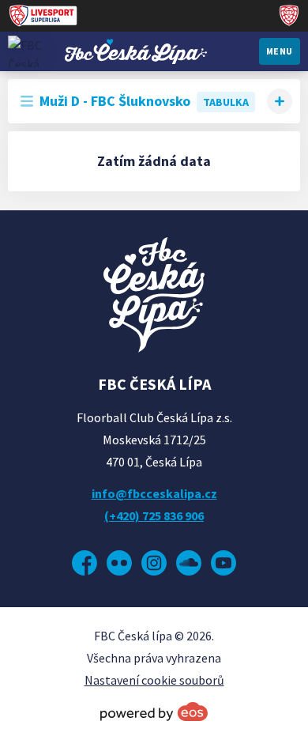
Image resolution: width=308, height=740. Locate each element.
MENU (279, 51)
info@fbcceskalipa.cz (154, 493)
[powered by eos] (154, 711)
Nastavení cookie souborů (154, 680)
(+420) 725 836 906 (154, 515)
